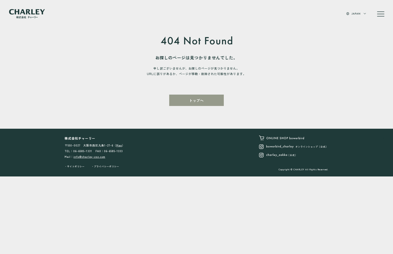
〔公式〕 (292, 155)
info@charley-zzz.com (89, 156)
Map (119, 145)
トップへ (196, 100)
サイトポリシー (76, 166)
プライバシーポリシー (106, 166)
